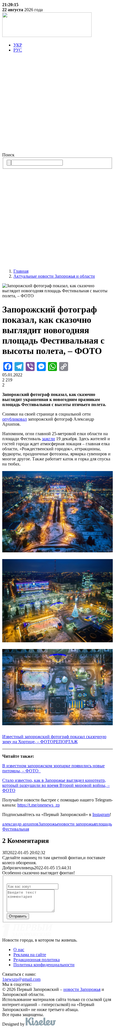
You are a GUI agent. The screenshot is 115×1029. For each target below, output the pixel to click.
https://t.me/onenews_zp (38, 805)
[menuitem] (63, 45)
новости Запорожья (81, 989)
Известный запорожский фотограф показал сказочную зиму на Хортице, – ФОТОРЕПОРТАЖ (54, 739)
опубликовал (14, 419)
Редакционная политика (36, 959)
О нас (18, 949)
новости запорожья (77, 824)
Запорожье (49, 824)
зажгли (48, 438)
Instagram (101, 814)
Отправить (18, 916)
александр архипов (20, 824)
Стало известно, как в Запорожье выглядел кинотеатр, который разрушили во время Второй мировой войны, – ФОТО (56, 785)
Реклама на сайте (29, 954)
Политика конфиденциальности (44, 964)
